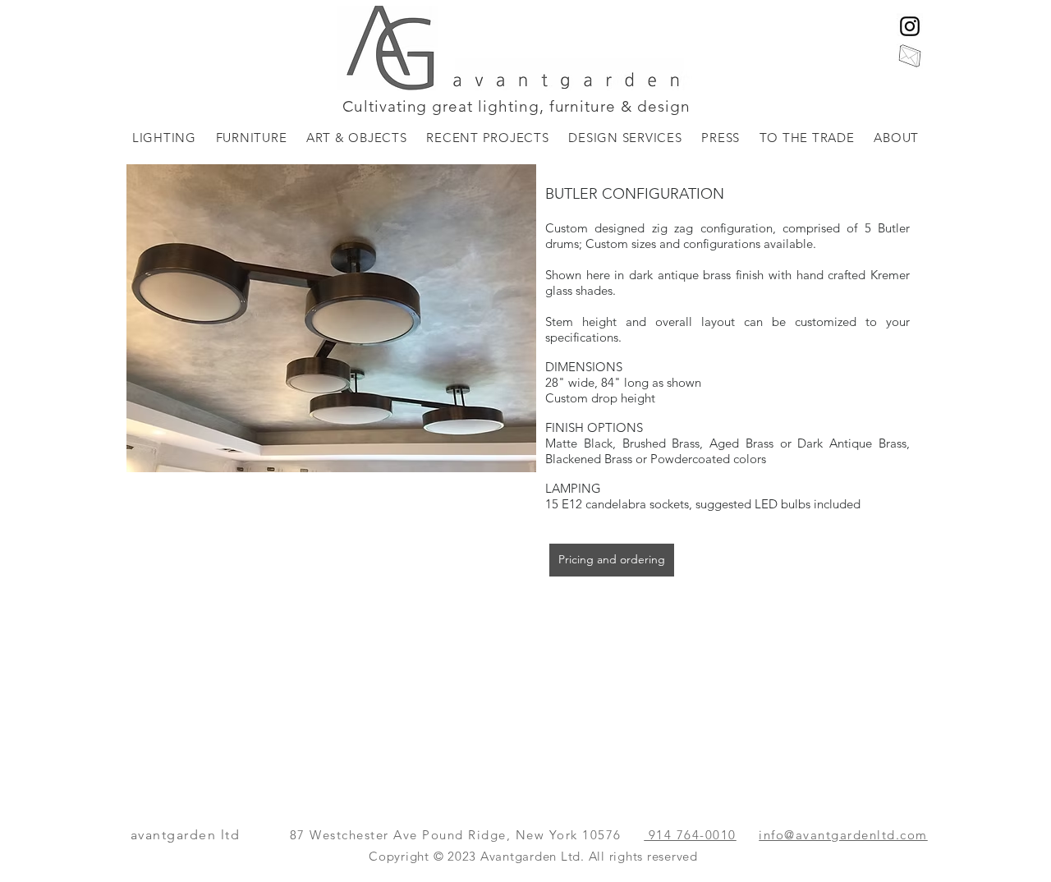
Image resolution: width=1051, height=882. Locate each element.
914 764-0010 (690, 835)
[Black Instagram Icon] (910, 26)
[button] (164, 138)
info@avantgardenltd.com (843, 835)
